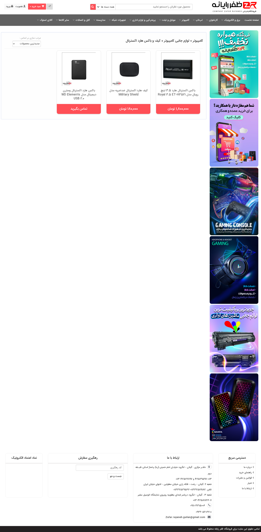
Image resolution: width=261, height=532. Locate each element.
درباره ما (248, 467)
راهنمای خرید (245, 473)
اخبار (250, 483)
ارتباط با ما (247, 489)
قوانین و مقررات (244, 478)
